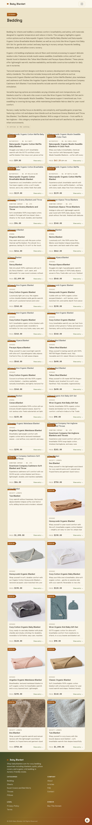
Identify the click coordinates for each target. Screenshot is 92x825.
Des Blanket (54, 463)
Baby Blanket (17, 3)
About (50, 781)
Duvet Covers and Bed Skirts (19, 788)
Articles (50, 784)
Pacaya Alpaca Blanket (59, 264)
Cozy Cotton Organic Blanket (22, 292)
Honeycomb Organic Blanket (62, 292)
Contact (50, 792)
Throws (10, 792)
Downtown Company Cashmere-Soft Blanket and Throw (25, 467)
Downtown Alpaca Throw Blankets (64, 207)
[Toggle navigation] (82, 4)
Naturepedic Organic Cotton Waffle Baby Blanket (25, 145)
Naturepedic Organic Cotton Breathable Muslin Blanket (22, 178)
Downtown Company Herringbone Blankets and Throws (64, 434)
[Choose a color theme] (87, 820)
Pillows (10, 795)
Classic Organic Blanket (60, 680)
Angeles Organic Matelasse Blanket (25, 430)
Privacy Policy (13, 806)
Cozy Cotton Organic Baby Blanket (64, 574)
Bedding (10, 781)
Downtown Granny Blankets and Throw (23, 208)
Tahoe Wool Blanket (58, 347)
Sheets (10, 784)
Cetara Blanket (16, 403)
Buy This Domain (54, 806)
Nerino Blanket (55, 237)
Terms (9, 809)
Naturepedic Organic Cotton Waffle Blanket (65, 178)
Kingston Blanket (17, 237)
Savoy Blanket (15, 264)
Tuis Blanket (14, 496)
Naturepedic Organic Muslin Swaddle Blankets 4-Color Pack (65, 145)
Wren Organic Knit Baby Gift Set (63, 403)
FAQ (49, 788)
